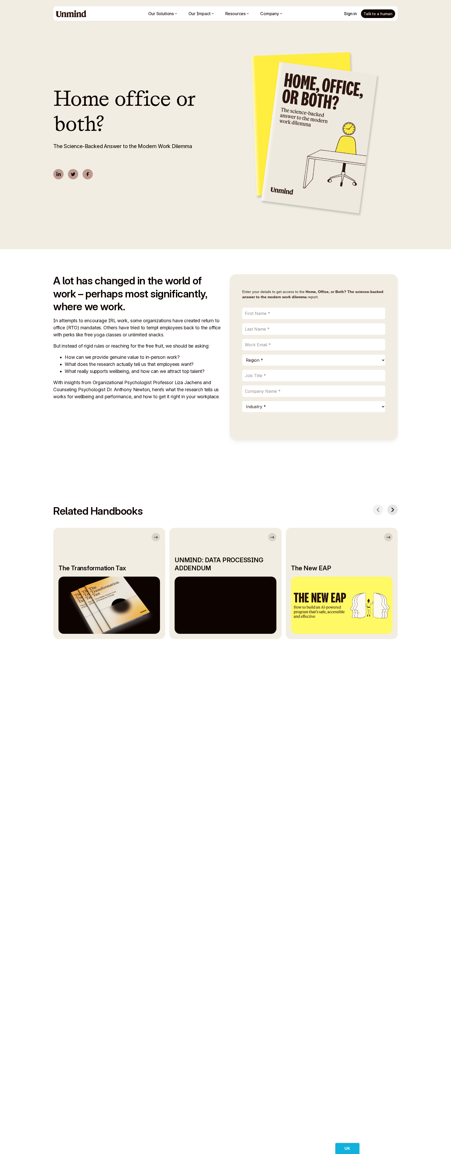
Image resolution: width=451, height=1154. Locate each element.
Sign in (350, 13)
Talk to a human (378, 13)
